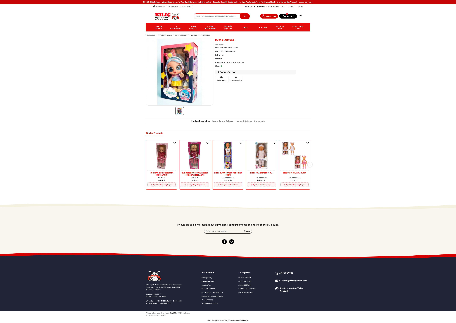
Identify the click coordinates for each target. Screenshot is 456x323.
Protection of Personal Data (212, 292)
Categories (244, 272)
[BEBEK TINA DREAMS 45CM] (261, 156)
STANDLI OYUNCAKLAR (246, 289)
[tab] (200, 121)
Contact (291, 6)
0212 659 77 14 (286, 273)
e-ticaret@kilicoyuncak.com (293, 280)
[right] (310, 164)
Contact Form (207, 285)
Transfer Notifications (210, 303)
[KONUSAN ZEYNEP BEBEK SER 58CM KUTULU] (161, 156)
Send (248, 231)
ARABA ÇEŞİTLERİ (244, 285)
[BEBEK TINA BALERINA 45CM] (294, 156)
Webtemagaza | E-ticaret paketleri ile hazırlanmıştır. (228, 320)
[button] (269, 16)
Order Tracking (273, 6)
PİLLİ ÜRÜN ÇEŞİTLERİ (245, 292)
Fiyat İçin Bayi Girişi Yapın (162, 185)
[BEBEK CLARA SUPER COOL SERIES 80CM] (228, 156)
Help (283, 6)
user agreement (208, 281)
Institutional (208, 272)
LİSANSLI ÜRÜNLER (244, 278)
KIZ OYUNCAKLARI (245, 281)
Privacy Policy (207, 278)
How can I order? (208, 289)
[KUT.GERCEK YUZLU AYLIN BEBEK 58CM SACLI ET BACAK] (195, 156)
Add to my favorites (227, 72)
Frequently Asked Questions (212, 296)
